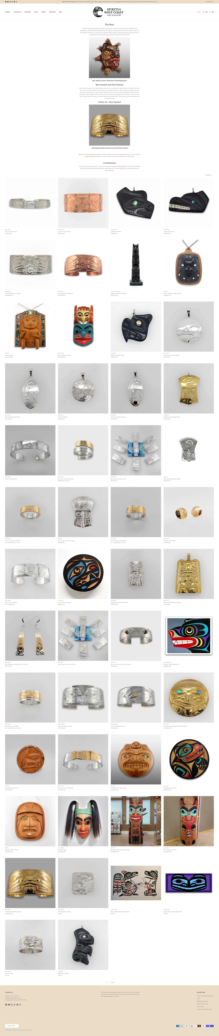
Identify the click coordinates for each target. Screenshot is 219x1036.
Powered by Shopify (28, 1030)
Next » (112, 982)
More (60, 12)
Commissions (17, 12)
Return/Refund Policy (202, 1004)
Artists (36, 12)
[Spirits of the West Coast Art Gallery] (109, 12)
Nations (43, 12)
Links (198, 998)
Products (7, 12)
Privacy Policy (200, 1007)
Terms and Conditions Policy (204, 1009)
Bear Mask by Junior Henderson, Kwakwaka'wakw (109, 80)
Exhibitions (52, 12)
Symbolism (28, 12)
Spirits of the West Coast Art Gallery (16, 1030)
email (107, 168)
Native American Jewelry (120, 154)
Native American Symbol (118, 166)
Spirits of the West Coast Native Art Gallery (90, 154)
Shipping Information (202, 1001)
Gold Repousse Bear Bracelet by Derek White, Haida (109, 148)
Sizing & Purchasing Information (205, 996)
